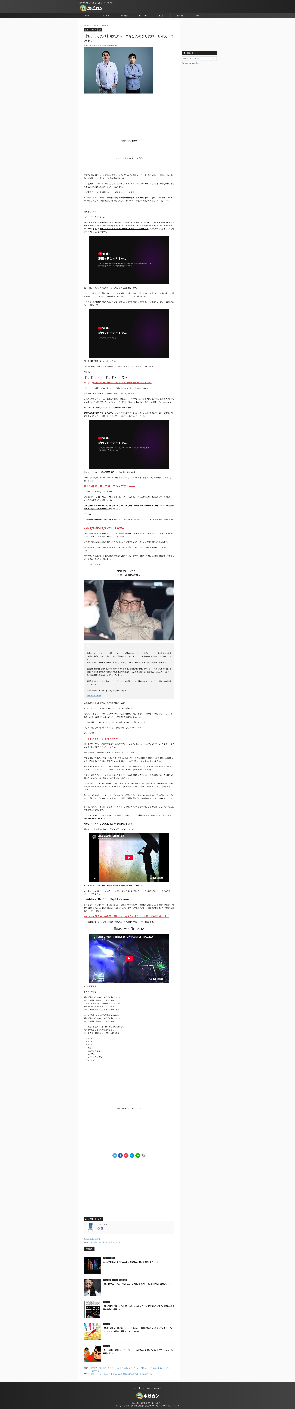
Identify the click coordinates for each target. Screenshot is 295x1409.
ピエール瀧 (93, 1242)
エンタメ (106, 16)
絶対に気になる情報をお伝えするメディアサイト (147, 1403)
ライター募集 (145, 1388)
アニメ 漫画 (124, 16)
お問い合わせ (157, 1388)
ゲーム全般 (143, 16)
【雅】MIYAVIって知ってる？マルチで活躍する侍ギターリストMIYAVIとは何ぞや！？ (137, 1284)
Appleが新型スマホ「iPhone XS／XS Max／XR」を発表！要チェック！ (131, 1262)
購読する (189, 53)
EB (100, 695)
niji (87, 1242)
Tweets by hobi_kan (190, 63)
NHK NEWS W (93, 695)
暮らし (161, 16)
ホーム (136, 1388)
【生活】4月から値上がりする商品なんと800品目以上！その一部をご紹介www (121, 1374)
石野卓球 (105, 1242)
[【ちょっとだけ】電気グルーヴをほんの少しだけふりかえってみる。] (132, 1155)
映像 (87, 1239)
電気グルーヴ (115, 1242)
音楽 (98, 1239)
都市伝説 (180, 16)
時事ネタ (198, 16)
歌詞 (99, 1242)
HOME (87, 16)
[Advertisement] (129, 112)
